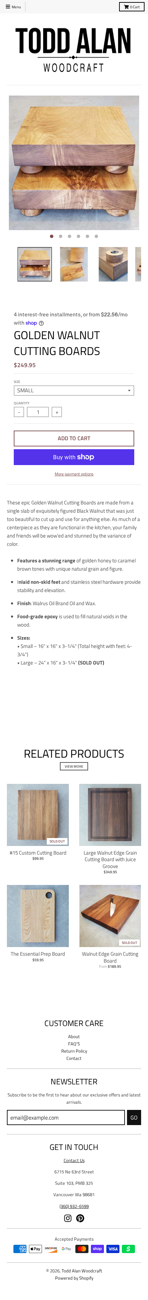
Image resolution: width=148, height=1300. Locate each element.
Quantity (21, 403)
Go (134, 1117)
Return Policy (74, 1050)
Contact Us (74, 1160)
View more (74, 766)
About (74, 1036)
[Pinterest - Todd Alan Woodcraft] (80, 1218)
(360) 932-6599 (74, 1206)
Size (17, 381)
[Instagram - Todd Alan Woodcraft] (68, 1218)
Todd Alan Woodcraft (82, 1270)
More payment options (74, 474)
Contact (74, 1058)
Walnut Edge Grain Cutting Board (110, 957)
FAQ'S (74, 1043)
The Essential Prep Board (38, 954)
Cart (135, 7)
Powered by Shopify (74, 1277)
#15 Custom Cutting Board (38, 853)
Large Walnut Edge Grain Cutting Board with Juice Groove (110, 859)
